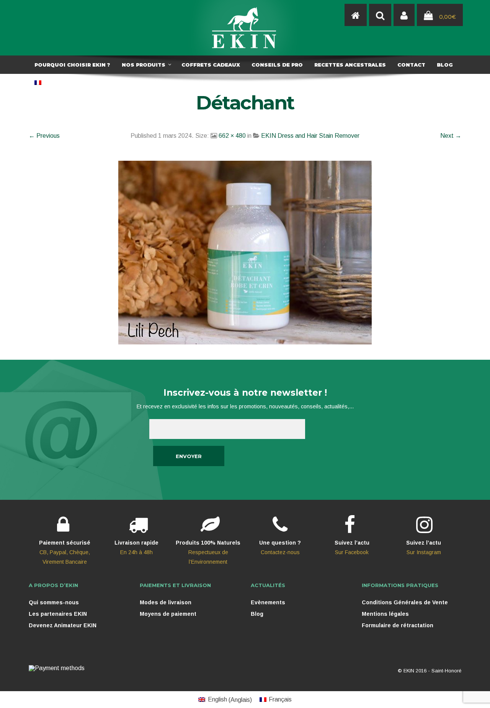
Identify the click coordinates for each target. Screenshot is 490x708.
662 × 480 (232, 135)
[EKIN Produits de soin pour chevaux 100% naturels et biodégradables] (245, 27)
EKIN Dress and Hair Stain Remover (310, 135)
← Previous (44, 135)
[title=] (404, 15)
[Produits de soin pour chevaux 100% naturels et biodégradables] (356, 15)
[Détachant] (245, 252)
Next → (450, 135)
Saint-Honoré (446, 671)
